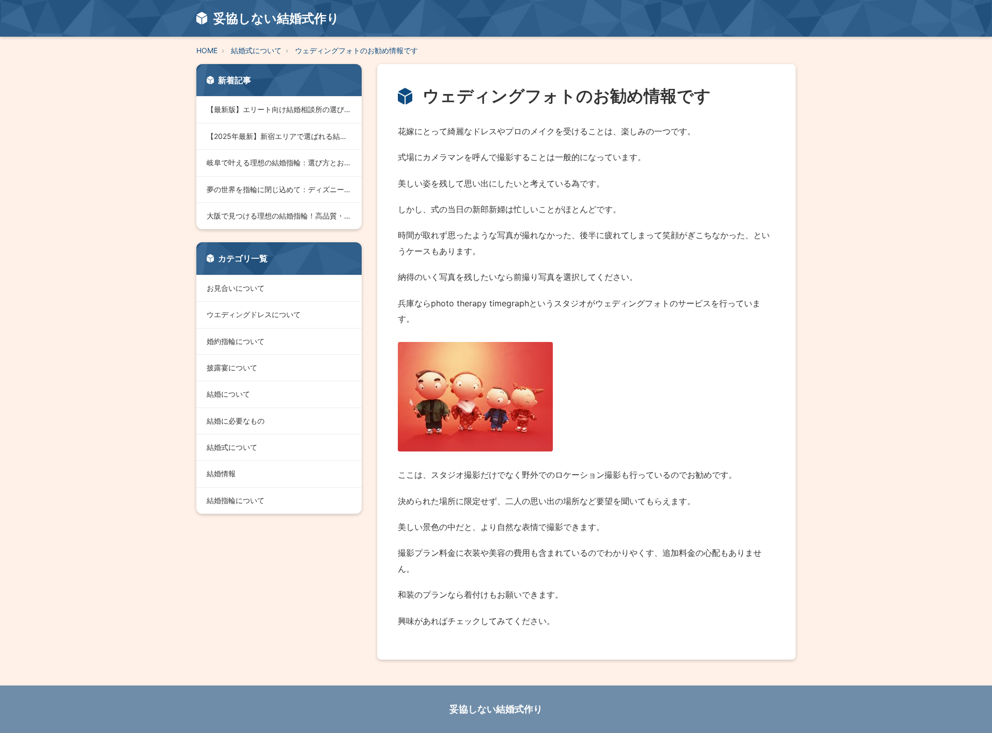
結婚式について (256, 50)
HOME (207, 50)
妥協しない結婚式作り (496, 709)
